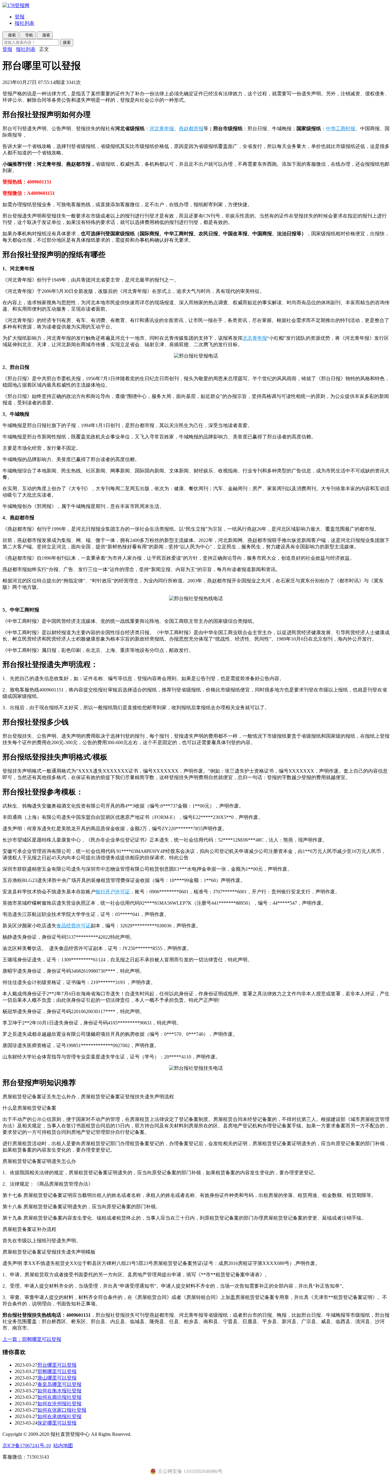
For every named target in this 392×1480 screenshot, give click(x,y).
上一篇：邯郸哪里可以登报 (31, 1339)
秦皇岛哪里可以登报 (59, 1384)
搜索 (67, 42)
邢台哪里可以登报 (57, 1365)
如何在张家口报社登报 (61, 1410)
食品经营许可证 (73, 925)
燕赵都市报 (191, 128)
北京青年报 (255, 338)
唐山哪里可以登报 (57, 1377)
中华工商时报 (340, 128)
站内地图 (63, 1445)
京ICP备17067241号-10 (26, 1445)
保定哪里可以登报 (57, 1422)
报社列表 (24, 23)
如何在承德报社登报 (59, 1416)
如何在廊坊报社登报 (59, 1397)
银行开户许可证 (113, 891)
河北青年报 (161, 128)
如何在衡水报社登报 (59, 1390)
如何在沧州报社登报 (59, 1403)
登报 (19, 16)
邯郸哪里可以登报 (57, 1371)
